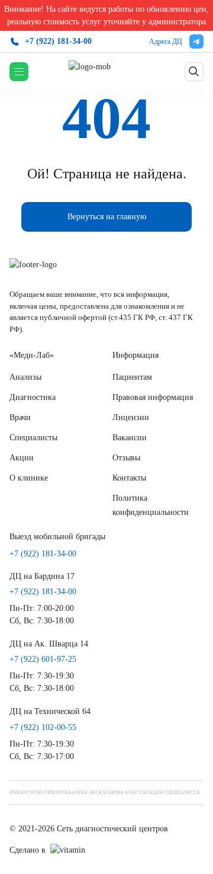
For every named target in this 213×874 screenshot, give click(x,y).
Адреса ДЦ (165, 41)
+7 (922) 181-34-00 (58, 41)
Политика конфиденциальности (150, 505)
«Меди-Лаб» (31, 355)
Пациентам (132, 377)
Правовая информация (152, 397)
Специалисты (33, 437)
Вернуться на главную (106, 216)
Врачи (20, 417)
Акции (21, 457)
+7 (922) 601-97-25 (42, 659)
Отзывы (126, 457)
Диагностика (32, 397)
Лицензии (130, 417)
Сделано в (27, 850)
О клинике (28, 477)
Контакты (129, 477)
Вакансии (129, 437)
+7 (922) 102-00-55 (42, 727)
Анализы (25, 377)
